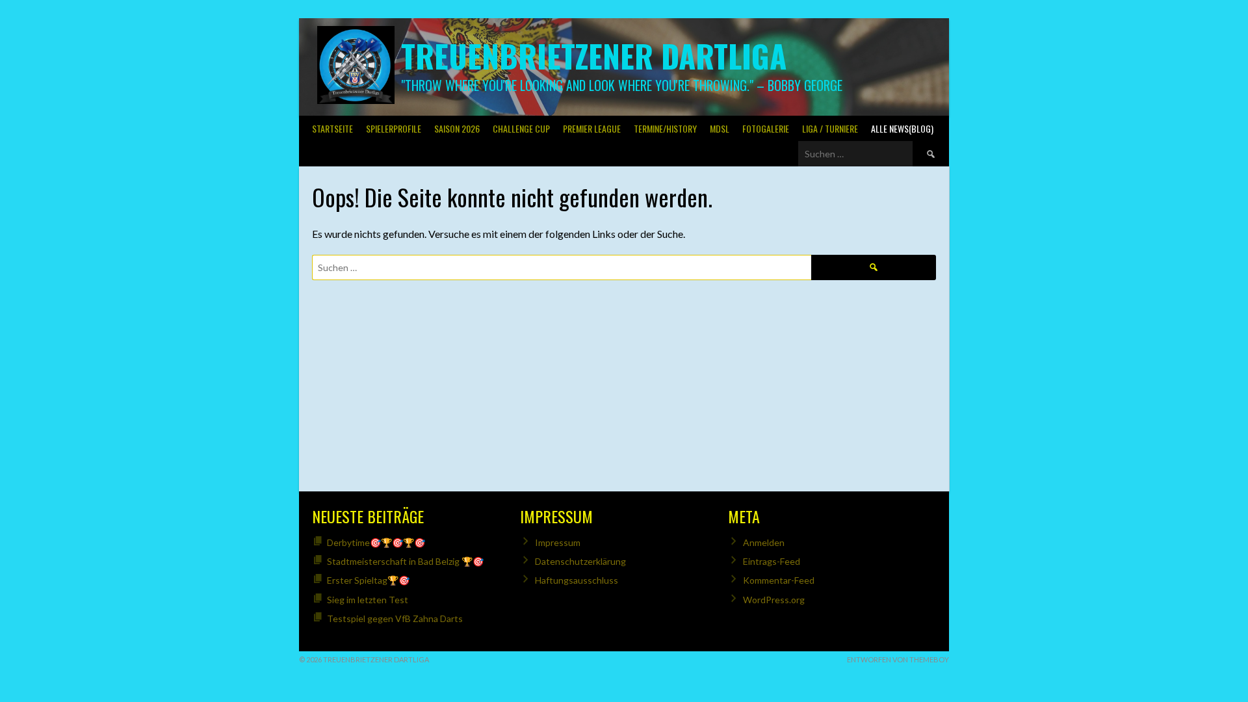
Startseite (332, 128)
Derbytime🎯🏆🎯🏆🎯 (376, 542)
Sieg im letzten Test (367, 599)
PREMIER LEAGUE (592, 128)
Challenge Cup (521, 128)
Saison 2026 (457, 128)
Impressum (557, 542)
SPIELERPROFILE (393, 128)
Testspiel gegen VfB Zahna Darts (395, 618)
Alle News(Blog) (902, 128)
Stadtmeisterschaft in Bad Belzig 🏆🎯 (405, 561)
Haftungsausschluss (576, 580)
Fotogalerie (765, 128)
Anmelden (764, 542)
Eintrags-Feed (771, 561)
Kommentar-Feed (778, 580)
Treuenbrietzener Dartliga (593, 55)
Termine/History (665, 128)
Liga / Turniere (830, 128)
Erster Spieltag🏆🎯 (368, 580)
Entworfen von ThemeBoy (898, 659)
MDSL (719, 128)
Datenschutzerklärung (580, 561)
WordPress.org (774, 599)
